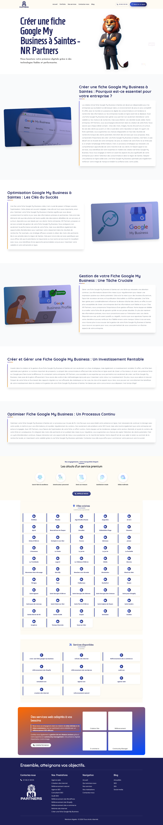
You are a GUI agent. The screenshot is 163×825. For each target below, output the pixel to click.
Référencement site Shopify (62, 802)
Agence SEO (56, 789)
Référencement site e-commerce (64, 805)
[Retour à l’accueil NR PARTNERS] (24, 4)
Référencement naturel (60, 786)
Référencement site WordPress (63, 799)
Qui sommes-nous (89, 783)
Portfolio (63, 4)
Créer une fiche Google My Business (65, 811)
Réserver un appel (139, 4)
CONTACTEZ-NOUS (42, 745)
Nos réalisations (89, 789)
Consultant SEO (57, 793)
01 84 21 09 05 (123, 4)
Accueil (55, 4)
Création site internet (60, 783)
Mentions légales (71, 819)
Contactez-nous (83, 4)
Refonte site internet (59, 808)
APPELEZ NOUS (82, 494)
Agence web (56, 780)
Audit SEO (55, 796)
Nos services (72, 4)
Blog (92, 4)
